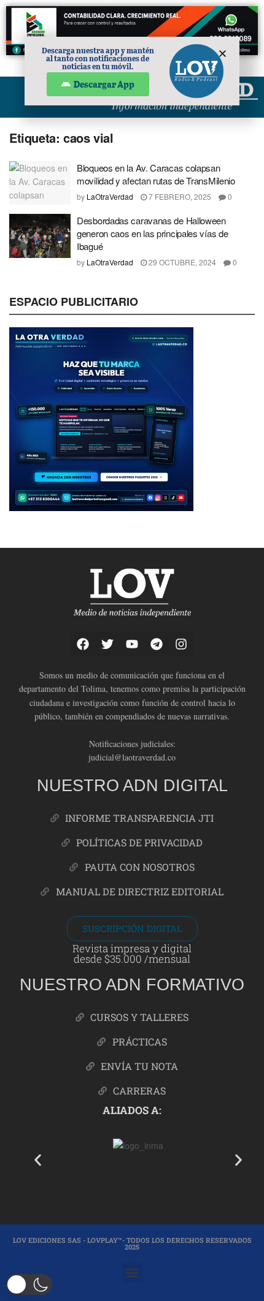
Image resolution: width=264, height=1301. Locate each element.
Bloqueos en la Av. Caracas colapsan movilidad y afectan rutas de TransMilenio (156, 174)
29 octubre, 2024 (181, 262)
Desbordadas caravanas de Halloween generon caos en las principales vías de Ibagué (152, 233)
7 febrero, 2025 (179, 196)
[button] (37, 1159)
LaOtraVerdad (110, 196)
